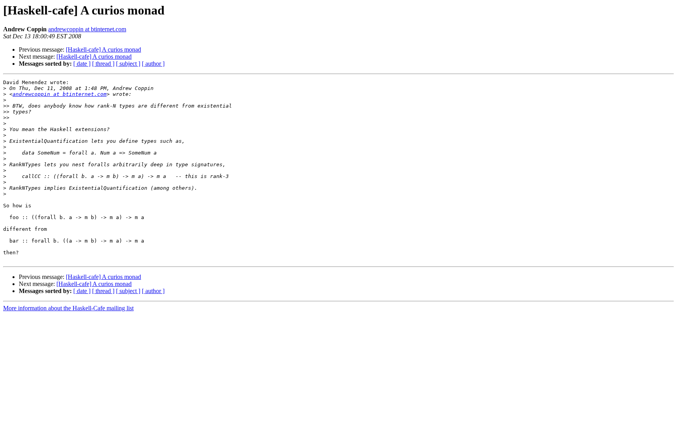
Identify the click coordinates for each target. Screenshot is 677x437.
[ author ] (153, 63)
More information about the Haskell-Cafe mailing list (68, 308)
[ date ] (82, 63)
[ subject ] (128, 63)
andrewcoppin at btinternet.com (87, 29)
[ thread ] (103, 63)
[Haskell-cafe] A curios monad (103, 49)
